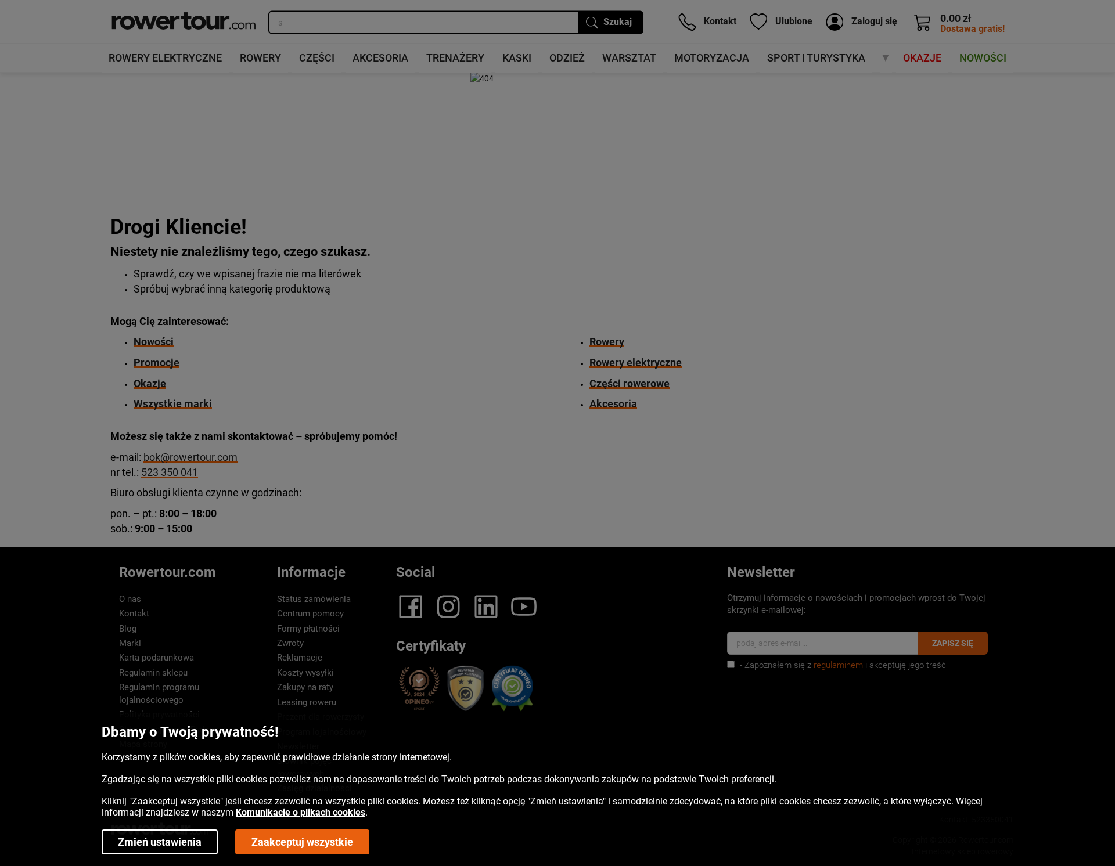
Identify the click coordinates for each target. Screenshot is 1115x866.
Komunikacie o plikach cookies (300, 812)
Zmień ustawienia (160, 842)
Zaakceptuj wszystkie (302, 842)
